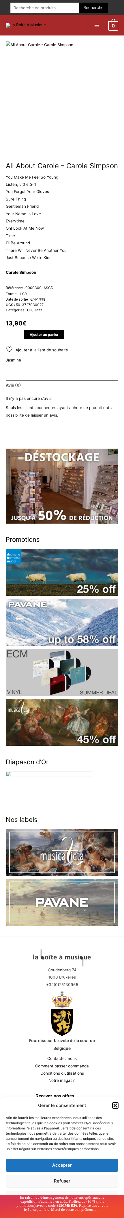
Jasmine (13, 360)
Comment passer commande (62, 1066)
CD (29, 310)
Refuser (62, 1181)
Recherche (93, 7)
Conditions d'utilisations (62, 1073)
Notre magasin (62, 1080)
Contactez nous (62, 1058)
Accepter (62, 1165)
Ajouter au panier (44, 334)
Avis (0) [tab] (13, 385)
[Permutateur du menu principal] (96, 25)
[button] (115, 1105)
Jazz (38, 310)
